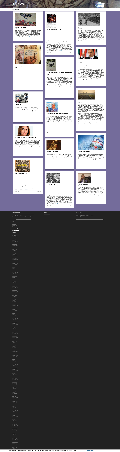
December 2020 (14, 320)
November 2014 (14, 414)
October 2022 (14, 292)
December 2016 (14, 382)
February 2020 (14, 333)
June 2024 (13, 267)
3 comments (38, 87)
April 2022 (13, 300)
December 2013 (14, 428)
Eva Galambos (80, 62)
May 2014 (13, 421)
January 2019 (14, 350)
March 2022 (14, 301)
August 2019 (14, 341)
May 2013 (13, 435)
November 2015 (14, 398)
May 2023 (13, 283)
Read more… (31, 36)
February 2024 (14, 272)
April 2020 (13, 331)
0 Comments (38, 38)
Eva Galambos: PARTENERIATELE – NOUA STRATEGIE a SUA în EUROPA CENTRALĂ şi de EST (89, 219)
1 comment (102, 83)
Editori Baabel (80, 102)
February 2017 (14, 379)
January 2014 (14, 426)
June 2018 (13, 359)
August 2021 (14, 310)
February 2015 (14, 410)
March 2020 (14, 332)
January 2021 (14, 319)
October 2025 (14, 246)
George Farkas (80, 28)
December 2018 (14, 351)
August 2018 (14, 356)
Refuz (89, 450)
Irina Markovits (49, 114)
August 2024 (14, 264)
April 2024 (13, 269)
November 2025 (14, 245)
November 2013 (14, 429)
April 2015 (13, 407)
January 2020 (14, 334)
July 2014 (13, 419)
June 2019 (13, 343)
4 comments (102, 42)
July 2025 (13, 250)
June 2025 (13, 251)
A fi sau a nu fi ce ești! (83, 184)
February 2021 (14, 318)
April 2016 (13, 392)
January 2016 (14, 396)
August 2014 (14, 417)
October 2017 (14, 369)
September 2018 (14, 355)
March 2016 (14, 393)
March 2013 (14, 438)
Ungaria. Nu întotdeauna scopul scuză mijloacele (89, 61)
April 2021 (13, 315)
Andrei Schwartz (49, 152)
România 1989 (18, 104)
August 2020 (14, 325)
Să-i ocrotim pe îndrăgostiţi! (21, 27)
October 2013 (14, 430)
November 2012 (14, 443)
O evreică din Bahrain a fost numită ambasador (25, 137)
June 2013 (13, 434)
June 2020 (13, 328)
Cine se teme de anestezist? (52, 151)
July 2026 (13, 235)
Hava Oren (48, 186)
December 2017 (14, 366)
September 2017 (14, 370)
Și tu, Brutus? (81, 27)
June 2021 (13, 313)
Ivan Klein (17, 105)
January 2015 (14, 411)
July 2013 (13, 433)
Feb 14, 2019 (17, 38)
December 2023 (14, 274)
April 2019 (13, 346)
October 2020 (14, 323)
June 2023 (13, 282)
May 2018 (13, 360)
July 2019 (13, 342)
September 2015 (14, 401)
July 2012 (13, 448)
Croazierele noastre (19, 215)
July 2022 (13, 296)
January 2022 (14, 304)
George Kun (80, 152)
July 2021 (13, 311)
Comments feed (14, 225)
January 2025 (14, 258)
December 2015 (14, 397)
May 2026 (13, 237)
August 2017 (14, 371)
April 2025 (13, 254)
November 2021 (14, 306)
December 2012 (14, 442)
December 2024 (14, 259)
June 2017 (13, 374)
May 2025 (13, 253)
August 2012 (14, 447)
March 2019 (14, 347)
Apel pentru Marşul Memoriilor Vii (85, 101)
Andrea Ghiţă (17, 28)
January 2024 (14, 273)
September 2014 (14, 416)
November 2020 (14, 322)
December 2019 (14, 336)
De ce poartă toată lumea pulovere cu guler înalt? (57, 113)
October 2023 (14, 277)
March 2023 (14, 286)
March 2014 (14, 424)
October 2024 (14, 262)
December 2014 (14, 412)
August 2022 (14, 295)
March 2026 (14, 240)
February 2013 (14, 439)
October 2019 (14, 338)
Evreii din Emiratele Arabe (21, 173)
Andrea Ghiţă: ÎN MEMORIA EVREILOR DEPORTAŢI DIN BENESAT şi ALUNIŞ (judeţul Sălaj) (89, 217)
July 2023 (13, 281)
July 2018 (13, 357)
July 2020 (13, 327)
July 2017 (13, 373)
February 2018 (14, 364)
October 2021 (14, 308)
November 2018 (14, 352)
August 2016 (14, 387)
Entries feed (14, 224)
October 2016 (14, 384)
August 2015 (14, 402)
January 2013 (14, 440)
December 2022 (14, 290)
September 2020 (14, 324)
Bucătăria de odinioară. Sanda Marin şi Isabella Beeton (26, 214)
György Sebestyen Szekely (50, 75)
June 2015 (13, 405)
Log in (13, 222)
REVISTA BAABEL (19, 4)
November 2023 (14, 276)
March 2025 (14, 255)
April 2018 (13, 361)
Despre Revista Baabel (15, 9)
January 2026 (14, 242)
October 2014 (14, 415)
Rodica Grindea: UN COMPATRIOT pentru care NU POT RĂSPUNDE (85, 215)
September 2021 (14, 309)
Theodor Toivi (17, 138)
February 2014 (14, 425)
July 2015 (13, 403)
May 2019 (13, 345)
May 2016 (13, 391)
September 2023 (14, 278)
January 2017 (14, 380)
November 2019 (14, 337)
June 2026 (13, 236)
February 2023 (14, 287)
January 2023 (14, 288)
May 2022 (13, 299)
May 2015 (13, 406)
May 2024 (13, 268)
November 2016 (14, 383)
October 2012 (14, 444)
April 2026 (13, 239)
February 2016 (14, 394)
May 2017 (13, 375)
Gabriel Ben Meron (81, 185)
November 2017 (14, 368)
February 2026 (14, 241)
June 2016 (13, 389)
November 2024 (14, 260)
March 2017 (14, 378)
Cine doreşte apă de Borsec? (84, 151)
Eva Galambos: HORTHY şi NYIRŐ (81, 214)
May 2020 (13, 329)
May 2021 (13, 314)
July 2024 (13, 265)
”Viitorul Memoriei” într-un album (53, 29)
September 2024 (14, 263)
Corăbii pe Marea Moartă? (52, 184)
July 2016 (13, 388)
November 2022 (14, 291)
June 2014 (13, 420)
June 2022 (13, 297)
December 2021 (14, 305)
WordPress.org (14, 226)
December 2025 (14, 244)
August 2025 (14, 249)
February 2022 (14, 302)
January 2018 (14, 365)
